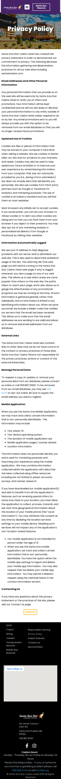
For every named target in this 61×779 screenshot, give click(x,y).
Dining (9, 633)
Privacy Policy (35, 634)
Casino (10, 629)
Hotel (9, 625)
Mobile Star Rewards (12, 651)
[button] (27, 7)
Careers (10, 638)
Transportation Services (14, 644)
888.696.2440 (20, 770)
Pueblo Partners (36, 638)
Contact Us (34, 642)
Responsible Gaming (39, 629)
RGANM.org (42, 770)
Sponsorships (35, 646)
